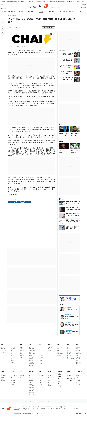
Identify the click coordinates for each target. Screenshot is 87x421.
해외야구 (50, 375)
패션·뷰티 (78, 358)
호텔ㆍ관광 (78, 362)
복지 (11, 352)
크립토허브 (29, 7)
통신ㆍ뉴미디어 (13, 375)
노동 (11, 353)
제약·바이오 (22, 375)
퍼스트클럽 (78, 384)
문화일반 (31, 380)
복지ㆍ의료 (22, 374)
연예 (60, 124)
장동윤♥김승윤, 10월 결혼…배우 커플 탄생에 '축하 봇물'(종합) (68, 79)
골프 (49, 384)
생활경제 (78, 357)
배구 (49, 380)
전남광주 (40, 360)
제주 (39, 367)
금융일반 (68, 347)
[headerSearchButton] (6, 4)
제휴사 (68, 371)
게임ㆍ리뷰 (12, 382)
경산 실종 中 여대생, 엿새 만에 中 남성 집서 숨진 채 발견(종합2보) (68, 67)
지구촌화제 (31, 364)
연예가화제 (41, 374)
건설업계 (3, 380)
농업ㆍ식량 (22, 355)
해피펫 (34, 7)
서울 (39, 348)
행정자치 (40, 347)
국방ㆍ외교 (50, 347)
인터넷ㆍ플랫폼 (13, 374)
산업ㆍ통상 (22, 350)
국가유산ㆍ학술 (32, 379)
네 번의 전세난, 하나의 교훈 (72, 309)
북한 (58, 345)
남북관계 (59, 355)
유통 (77, 355)
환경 (11, 355)
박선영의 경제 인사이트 (69, 307)
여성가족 (12, 360)
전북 (39, 358)
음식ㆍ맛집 (31, 394)
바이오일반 (22, 379)
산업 (77, 345)
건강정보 (31, 384)
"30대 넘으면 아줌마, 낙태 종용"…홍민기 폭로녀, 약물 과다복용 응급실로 (73, 228)
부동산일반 (3, 374)
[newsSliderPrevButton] (75, 50)
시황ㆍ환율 (69, 355)
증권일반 (68, 353)
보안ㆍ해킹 (12, 380)
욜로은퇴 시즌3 (68, 315)
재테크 (68, 357)
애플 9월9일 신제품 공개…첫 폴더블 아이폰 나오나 (52, 1)
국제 (30, 345)
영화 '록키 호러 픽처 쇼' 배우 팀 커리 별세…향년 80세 (28, 1)
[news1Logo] (6, 408)
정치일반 (3, 352)
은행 (68, 350)
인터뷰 (40, 382)
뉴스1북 (77, 382)
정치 (2, 345)
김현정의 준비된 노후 (69, 322)
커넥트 (82, 4)
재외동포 (50, 350)
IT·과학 (12, 371)
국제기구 (31, 360)
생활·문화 (31, 371)
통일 (49, 348)
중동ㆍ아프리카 (32, 353)
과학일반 (12, 384)
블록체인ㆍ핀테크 (70, 358)
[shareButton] (2, 21)
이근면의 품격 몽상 (69, 330)
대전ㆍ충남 (41, 357)
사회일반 (12, 362)
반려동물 (31, 390)
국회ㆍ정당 (3, 348)
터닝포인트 (78, 380)
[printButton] (2, 32)
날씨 (11, 357)
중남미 (30, 355)
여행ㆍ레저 (31, 385)
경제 (21, 345)
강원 (39, 353)
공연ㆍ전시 (31, 374)
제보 (85, 4)
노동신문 (58, 7)
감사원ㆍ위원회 (4, 350)
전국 (40, 345)
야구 (49, 374)
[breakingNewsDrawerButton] (4, 4)
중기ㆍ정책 (78, 353)
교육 (11, 350)
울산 (39, 365)
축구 (49, 377)
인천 (39, 352)
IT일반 (11, 379)
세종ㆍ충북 (41, 355)
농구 (49, 382)
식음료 (77, 360)
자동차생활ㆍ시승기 (33, 392)
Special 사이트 (79, 371)
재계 (77, 348)
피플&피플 (31, 362)
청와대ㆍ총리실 (4, 347)
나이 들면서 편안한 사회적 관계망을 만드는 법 (71, 325)
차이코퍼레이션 (11, 202)
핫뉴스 (61, 199)
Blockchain (28, 202)
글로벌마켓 (69, 375)
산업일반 (78, 347)
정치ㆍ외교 (59, 347)
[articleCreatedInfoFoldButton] (21, 27)
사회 (11, 345)
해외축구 (50, 379)
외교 (49, 345)
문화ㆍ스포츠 (60, 353)
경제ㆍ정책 (22, 347)
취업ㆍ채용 (78, 364)
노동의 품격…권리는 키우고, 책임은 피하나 (71, 332)
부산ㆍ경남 (41, 364)
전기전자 (78, 350)
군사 (58, 348)
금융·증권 (69, 345)
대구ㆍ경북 (41, 362)
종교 (30, 377)
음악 (39, 379)
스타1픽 (77, 377)
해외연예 (40, 380)
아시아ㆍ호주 (32, 350)
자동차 (77, 352)
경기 (39, 350)
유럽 (30, 352)
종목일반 (50, 385)
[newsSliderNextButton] (78, 50)
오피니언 (61, 304)
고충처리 (55, 401)
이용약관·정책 (49, 401)
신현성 (22, 202)
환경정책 (21, 357)
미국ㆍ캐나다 (32, 348)
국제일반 (31, 365)
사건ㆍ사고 (12, 347)
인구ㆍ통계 (22, 352)
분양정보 (3, 377)
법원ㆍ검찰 (12, 348)
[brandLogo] (43, 6)
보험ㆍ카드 (69, 352)
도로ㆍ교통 (31, 389)
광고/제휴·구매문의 (40, 401)
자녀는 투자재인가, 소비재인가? (71, 317)
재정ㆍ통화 (22, 348)
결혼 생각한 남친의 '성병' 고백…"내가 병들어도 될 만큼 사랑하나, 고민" (73, 221)
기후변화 (31, 358)
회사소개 (31, 401)
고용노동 (21, 353)
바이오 (21, 371)
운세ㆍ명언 (31, 387)
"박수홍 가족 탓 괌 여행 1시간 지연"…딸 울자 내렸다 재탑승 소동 (68, 61)
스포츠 (61, 141)
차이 (18, 202)
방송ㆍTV (41, 375)
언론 (30, 382)
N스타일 (40, 384)
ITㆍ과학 (10, 15)
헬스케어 (21, 377)
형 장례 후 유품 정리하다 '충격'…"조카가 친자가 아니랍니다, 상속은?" (73, 203)
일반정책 (3, 375)
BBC (68, 374)
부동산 (2, 371)
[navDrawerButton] (2, 4)
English (53, 7)
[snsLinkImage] (77, 413)
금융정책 (68, 348)
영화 (39, 377)
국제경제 (31, 357)
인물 (11, 358)
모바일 (11, 377)
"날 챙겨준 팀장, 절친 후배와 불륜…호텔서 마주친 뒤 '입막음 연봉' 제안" (72, 209)
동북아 (30, 347)
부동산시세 (3, 379)
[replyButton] (2, 24)
